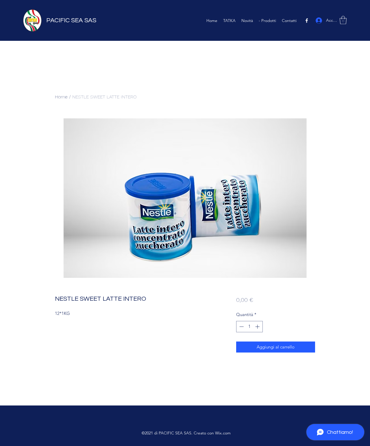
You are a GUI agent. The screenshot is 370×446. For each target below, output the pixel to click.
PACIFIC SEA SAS (71, 20)
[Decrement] (241, 326)
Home (61, 97)
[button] (343, 20)
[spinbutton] (249, 326)
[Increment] (258, 326)
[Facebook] (307, 20)
